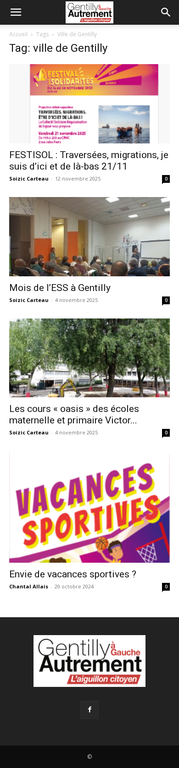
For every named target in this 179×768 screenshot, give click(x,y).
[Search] (166, 12)
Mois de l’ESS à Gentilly (60, 287)
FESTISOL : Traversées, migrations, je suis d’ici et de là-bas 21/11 (88, 160)
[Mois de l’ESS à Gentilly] (89, 236)
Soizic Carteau (29, 178)
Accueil (18, 34)
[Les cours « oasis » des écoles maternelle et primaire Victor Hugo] (89, 358)
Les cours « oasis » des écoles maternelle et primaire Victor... (74, 414)
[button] (15, 12)
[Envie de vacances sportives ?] (89, 506)
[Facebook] (89, 710)
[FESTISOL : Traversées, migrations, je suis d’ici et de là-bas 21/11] (89, 103)
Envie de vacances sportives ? (72, 574)
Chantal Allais (28, 586)
